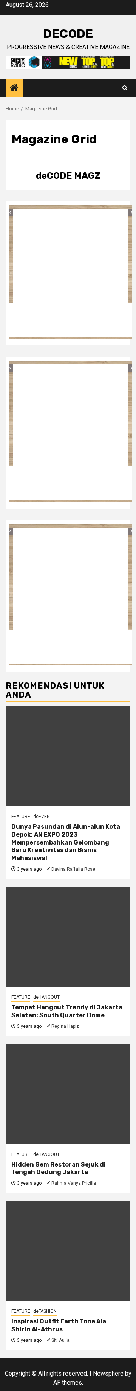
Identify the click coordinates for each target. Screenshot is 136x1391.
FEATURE (20, 816)
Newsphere (108, 1373)
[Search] (125, 88)
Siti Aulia (60, 1340)
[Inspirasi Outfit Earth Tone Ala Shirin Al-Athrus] (68, 1251)
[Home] (14, 88)
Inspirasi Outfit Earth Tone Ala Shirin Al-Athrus (58, 1325)
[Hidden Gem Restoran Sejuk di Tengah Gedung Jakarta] (68, 1094)
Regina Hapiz (65, 1026)
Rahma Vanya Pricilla (73, 1183)
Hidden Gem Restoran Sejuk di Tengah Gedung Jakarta (58, 1168)
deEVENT (43, 816)
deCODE (68, 33)
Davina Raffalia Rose (73, 869)
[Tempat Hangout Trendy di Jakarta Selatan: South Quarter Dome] (68, 937)
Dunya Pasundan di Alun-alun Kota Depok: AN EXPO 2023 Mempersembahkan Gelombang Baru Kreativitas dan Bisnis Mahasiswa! (65, 842)
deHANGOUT (46, 997)
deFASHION (45, 1311)
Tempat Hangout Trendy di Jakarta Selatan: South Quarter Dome (66, 1011)
